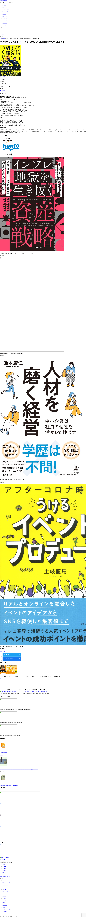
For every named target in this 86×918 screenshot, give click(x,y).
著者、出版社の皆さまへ (5, 876)
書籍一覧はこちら (4, 651)
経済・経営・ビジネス (5, 76)
